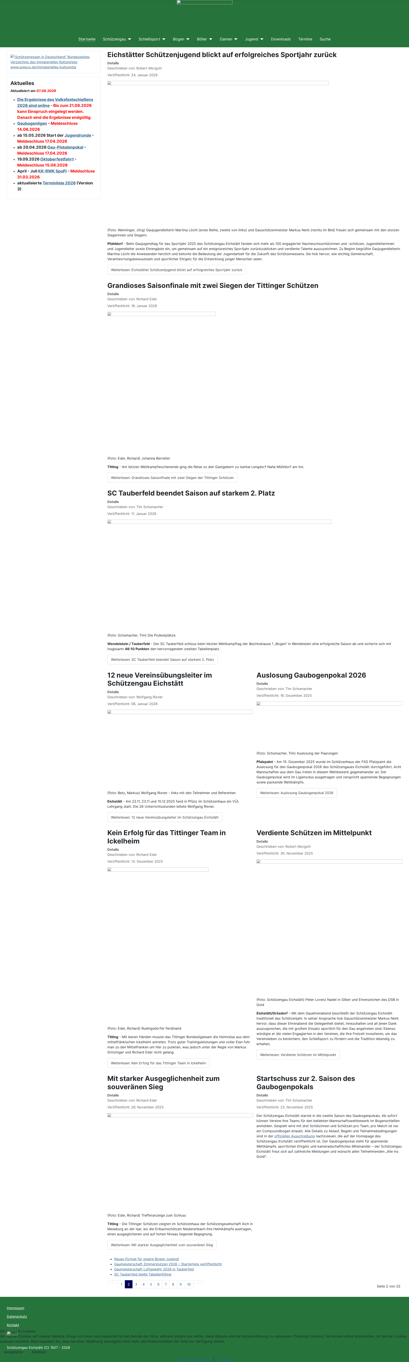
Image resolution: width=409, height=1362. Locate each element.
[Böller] (209, 39)
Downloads (281, 39)
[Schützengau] (128, 39)
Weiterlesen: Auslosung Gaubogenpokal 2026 (296, 793)
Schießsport (149, 39)
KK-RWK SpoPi (52, 171)
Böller (202, 39)
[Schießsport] (163, 39)
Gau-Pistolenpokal (65, 147)
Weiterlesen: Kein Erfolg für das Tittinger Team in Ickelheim (158, 1063)
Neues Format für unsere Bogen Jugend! (146, 1259)
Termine (305, 39)
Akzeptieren (13, 1352)
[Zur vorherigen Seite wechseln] (115, 1281)
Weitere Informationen (194, 1359)
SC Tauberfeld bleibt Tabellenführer (143, 1274)
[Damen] (235, 39)
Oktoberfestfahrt (57, 159)
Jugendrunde (78, 135)
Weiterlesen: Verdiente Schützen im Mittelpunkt (298, 1055)
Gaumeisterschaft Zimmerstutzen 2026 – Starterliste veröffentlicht (168, 1264)
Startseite (86, 39)
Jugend (251, 39)
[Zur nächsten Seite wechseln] (196, 1281)
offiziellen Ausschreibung (294, 1136)
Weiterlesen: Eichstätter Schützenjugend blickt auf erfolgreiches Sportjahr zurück (176, 270)
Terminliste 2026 (59, 183)
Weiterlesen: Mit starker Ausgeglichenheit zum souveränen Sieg (162, 1245)
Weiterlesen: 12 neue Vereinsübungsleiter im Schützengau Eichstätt (165, 817)
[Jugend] (261, 39)
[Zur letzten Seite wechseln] (201, 1281)
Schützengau (114, 39)
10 (189, 1284)
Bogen (178, 39)
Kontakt (13, 1325)
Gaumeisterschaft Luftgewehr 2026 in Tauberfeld (154, 1269)
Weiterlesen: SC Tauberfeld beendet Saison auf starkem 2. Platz (162, 659)
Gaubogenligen (32, 123)
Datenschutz (17, 1316)
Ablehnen (38, 1352)
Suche (325, 39)
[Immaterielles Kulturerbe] (53, 61)
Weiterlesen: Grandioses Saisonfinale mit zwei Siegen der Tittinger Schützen (172, 478)
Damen (226, 39)
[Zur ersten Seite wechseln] (110, 1281)
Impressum (15, 1308)
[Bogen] (187, 39)
